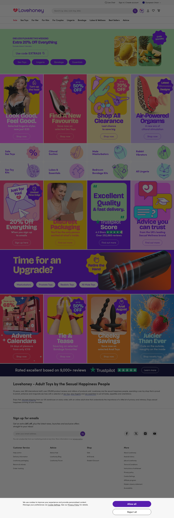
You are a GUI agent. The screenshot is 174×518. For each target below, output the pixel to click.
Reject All (132, 511)
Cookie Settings (54, 505)
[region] (87, 508)
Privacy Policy (73, 505)
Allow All (131, 503)
